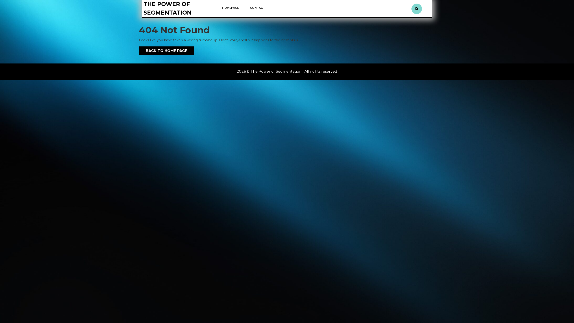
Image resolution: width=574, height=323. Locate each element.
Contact (257, 7)
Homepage (230, 7)
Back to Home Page (163, 49)
